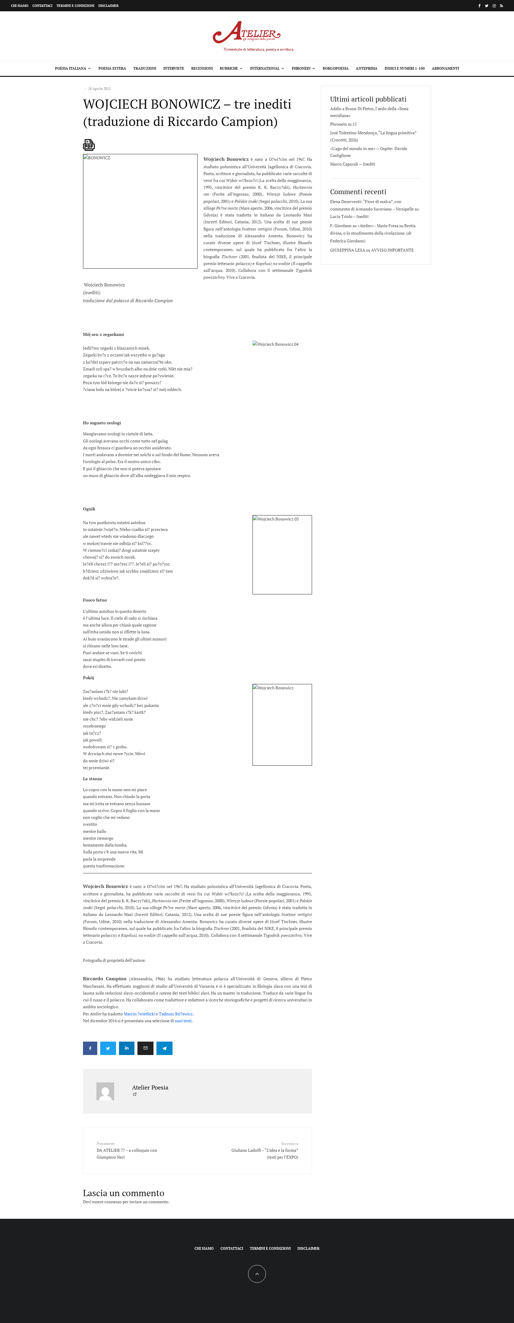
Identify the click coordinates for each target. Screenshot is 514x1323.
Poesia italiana (70, 68)
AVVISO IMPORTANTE (392, 250)
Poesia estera (112, 68)
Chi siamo (19, 6)
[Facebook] (479, 6)
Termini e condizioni (75, 6)
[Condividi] (90, 1048)
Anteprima (366, 68)
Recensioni (202, 68)
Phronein (301, 68)
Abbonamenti (445, 68)
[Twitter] (487, 6)
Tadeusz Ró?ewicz (176, 1014)
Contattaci (42, 6)
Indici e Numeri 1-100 (405, 68)
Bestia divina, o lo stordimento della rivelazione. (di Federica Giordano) (373, 233)
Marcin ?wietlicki (139, 1014)
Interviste (173, 68)
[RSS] (501, 6)
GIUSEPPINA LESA (347, 250)
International (265, 68)
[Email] (145, 1048)
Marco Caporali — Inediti (352, 164)
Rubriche (229, 68)
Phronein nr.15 (343, 124)
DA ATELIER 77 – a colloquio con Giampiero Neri (127, 1150)
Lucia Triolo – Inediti (349, 216)
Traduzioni (144, 68)
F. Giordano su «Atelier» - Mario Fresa (364, 225)
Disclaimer (108, 6)
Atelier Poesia (150, 1087)
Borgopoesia (336, 68)
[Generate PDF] (89, 145)
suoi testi (183, 1020)
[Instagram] (494, 6)
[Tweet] (108, 1048)
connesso (113, 1201)
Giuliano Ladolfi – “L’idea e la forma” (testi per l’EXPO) (264, 1150)
